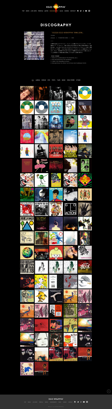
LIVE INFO (35, 402)
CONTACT (70, 402)
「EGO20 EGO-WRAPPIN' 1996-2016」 (67, 33)
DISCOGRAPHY (53, 402)
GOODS (64, 402)
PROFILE (41, 402)
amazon (53, 37)
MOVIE (46, 402)
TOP (25, 402)
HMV (72, 37)
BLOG (60, 402)
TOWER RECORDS (63, 37)
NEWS (29, 402)
